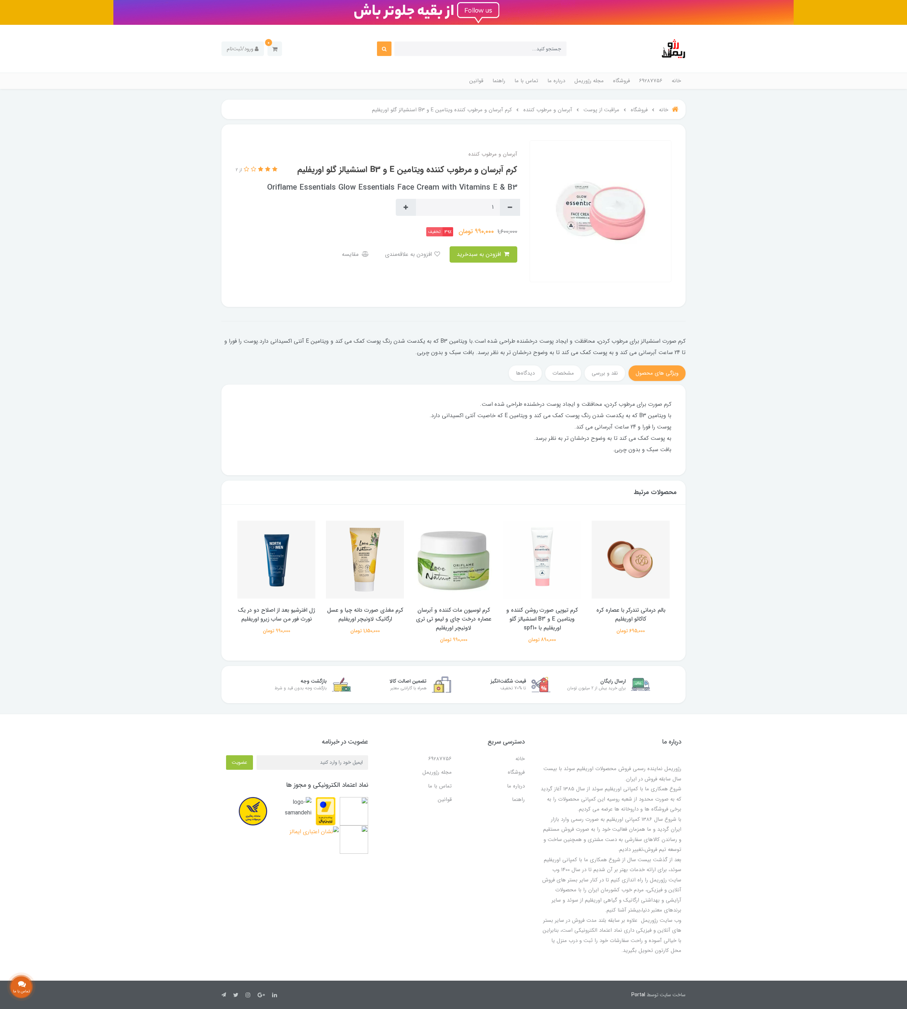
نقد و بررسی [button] (605, 373)
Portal (638, 995)
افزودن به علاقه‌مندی (409, 254)
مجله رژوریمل (589, 81)
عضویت (239, 762)
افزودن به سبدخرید (480, 254)
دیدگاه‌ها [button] (525, 373)
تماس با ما (526, 81)
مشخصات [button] (563, 373)
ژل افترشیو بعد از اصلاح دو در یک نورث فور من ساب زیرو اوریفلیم (365, 614)
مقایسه (351, 254)
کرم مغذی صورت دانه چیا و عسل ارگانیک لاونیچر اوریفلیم (454, 614)
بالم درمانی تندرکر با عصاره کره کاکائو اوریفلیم (276, 614)
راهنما (498, 81)
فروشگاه (621, 81)
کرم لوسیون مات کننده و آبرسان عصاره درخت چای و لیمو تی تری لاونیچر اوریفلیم (542, 619)
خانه (676, 81)
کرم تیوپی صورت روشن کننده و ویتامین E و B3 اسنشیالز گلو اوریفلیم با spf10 (630, 619)
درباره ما (556, 81)
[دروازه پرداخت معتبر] (325, 811)
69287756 (651, 81)
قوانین (476, 81)
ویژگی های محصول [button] (657, 373)
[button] (274, 48)
